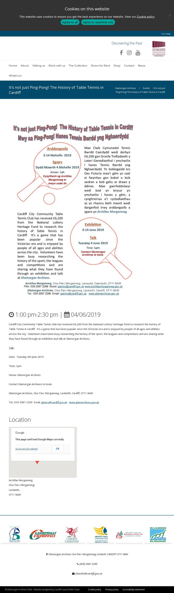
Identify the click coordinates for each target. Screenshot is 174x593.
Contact (129, 65)
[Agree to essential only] (169, 15)
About (25, 65)
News (141, 65)
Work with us (56, 65)
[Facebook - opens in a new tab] (121, 52)
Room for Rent (100, 65)
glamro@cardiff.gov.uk (54, 402)
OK (57, 448)
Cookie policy (146, 16)
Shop (117, 65)
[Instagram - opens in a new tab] (129, 52)
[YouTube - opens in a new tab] (138, 52)
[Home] (37, 57)
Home (13, 65)
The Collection (78, 65)
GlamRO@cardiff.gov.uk (88, 573)
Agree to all (70, 22)
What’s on (15, 75)
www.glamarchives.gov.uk (84, 402)
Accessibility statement (134, 589)
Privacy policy (111, 589)
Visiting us (38, 65)
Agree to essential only (98, 22)
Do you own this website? (26, 449)
